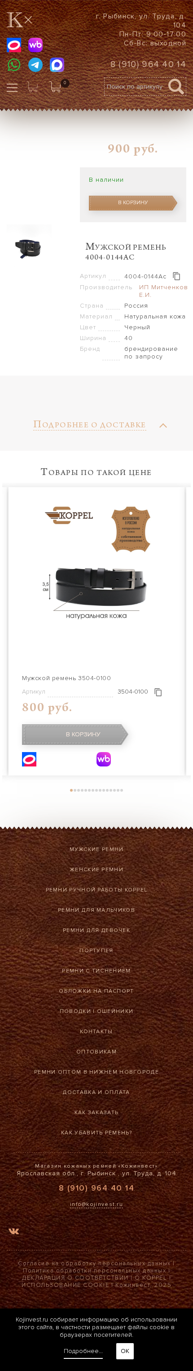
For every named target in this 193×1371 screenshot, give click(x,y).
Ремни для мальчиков (96, 910)
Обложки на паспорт (96, 991)
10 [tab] (103, 790)
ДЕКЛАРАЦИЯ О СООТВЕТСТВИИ (75, 1277)
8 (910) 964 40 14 (148, 64)
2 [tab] (75, 790)
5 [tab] (85, 790)
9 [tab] (100, 790)
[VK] (14, 1232)
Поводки (75, 1011)
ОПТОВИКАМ (96, 1051)
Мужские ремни (97, 849)
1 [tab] (71, 790)
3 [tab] (78, 790)
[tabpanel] (96, 631)
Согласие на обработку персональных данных (94, 1263)
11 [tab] (107, 790)
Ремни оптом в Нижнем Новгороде (96, 1072)
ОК (125, 1351)
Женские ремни (96, 869)
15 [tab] (121, 790)
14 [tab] (118, 790)
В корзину (133, 202)
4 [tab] (82, 790)
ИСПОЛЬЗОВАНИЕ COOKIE (65, 1285)
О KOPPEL (151, 1277)
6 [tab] (89, 790)
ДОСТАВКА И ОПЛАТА (96, 1092)
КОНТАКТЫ (96, 1031)
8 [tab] (96, 790)
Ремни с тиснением (96, 971)
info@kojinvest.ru (96, 1204)
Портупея (96, 950)
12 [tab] (111, 790)
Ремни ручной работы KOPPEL (97, 890)
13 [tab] (114, 790)
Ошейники (115, 1011)
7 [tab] (93, 790)
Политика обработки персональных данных (94, 1270)
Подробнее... (83, 1351)
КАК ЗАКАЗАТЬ (97, 1112)
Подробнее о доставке (89, 426)
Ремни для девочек (96, 930)
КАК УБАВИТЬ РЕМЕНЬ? (96, 1132)
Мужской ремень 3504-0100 (66, 678)
